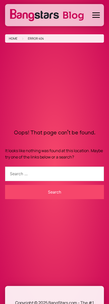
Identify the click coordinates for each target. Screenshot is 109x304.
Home (13, 38)
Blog (73, 15)
